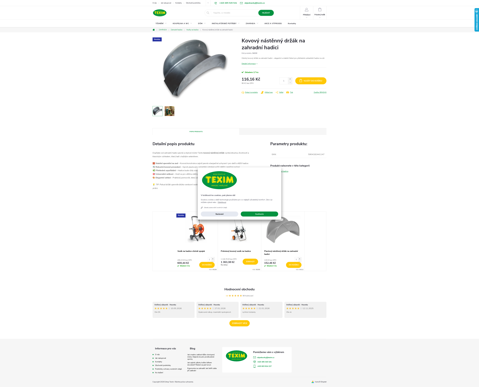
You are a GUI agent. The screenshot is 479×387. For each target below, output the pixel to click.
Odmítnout (222, 202)
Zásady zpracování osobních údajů (215, 208)
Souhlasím (259, 214)
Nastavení (220, 214)
